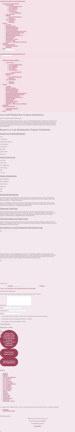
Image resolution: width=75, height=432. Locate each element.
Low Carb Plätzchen (16, 13)
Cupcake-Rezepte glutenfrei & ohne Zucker (16, 31)
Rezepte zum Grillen (10, 26)
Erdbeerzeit (5, 374)
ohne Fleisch (12, 22)
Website (2, 313)
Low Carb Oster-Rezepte (12, 30)
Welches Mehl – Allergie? (12, 39)
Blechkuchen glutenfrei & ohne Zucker (15, 32)
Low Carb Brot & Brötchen (15, 16)
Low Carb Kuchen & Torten (15, 6)
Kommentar (3, 305)
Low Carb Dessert (13, 9)
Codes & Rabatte (10, 38)
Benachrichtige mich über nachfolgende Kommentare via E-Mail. (17, 319)
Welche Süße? (6, 399)
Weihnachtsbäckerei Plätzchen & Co (14, 35)
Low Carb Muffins (13, 7)
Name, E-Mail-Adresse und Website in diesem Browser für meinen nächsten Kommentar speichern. (25, 316)
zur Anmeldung (37, 426)
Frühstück (8, 15)
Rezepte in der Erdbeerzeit (12, 27)
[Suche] (16, 50)
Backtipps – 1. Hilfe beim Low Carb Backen (16, 42)
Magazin (5, 23)
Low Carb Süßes (10, 5)
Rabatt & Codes (6, 395)
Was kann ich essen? (10, 40)
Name (2, 307)
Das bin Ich (5, 43)
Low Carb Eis (12, 10)
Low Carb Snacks (10, 14)
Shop (4, 48)
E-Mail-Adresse (4, 310)
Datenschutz (9, 47)
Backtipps (5, 373)
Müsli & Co (11, 18)
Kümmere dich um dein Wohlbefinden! (9, 362)
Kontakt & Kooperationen (9, 44)
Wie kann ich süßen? (10, 36)
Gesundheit (8, 24)
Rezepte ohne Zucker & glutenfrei (11, 3)
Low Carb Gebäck (13, 11)
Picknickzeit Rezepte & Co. (12, 28)
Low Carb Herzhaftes (11, 19)
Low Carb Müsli (7, 386)
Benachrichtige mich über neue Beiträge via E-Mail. (14, 321)
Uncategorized (6, 397)
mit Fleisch (11, 20)
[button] (39, 50)
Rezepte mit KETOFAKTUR (13, 34)
